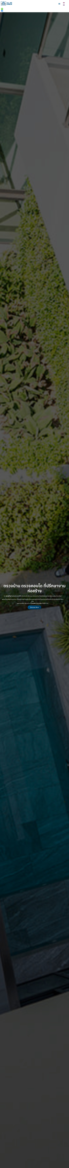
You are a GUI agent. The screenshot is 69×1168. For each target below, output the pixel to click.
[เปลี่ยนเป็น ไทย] (63, 5)
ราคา (33, 603)
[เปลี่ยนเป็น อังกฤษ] (63, 3)
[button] (59, 3)
